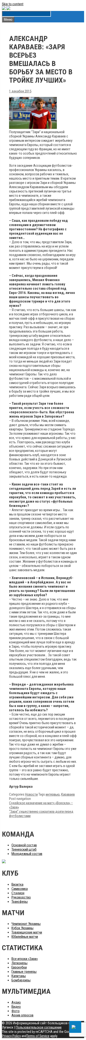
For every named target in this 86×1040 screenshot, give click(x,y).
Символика (19, 889)
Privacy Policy (11, 1036)
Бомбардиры (21, 980)
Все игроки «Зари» (24, 959)
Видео (16, 1007)
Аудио (16, 1002)
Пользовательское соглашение (39, 1027)
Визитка (17, 884)
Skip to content (12, 4)
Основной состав (24, 845)
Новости (31, 794)
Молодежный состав (26, 854)
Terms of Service (38, 1036)
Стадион (17, 893)
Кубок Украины (22, 928)
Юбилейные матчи (24, 936)
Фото (15, 1011)
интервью (53, 794)
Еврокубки (19, 967)
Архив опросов (22, 1015)
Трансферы (19, 901)
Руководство (21, 897)
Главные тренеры (24, 971)
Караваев (68, 794)
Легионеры (19, 963)
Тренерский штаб (24, 849)
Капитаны (18, 976)
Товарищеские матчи (26, 932)
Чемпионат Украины (26, 924)
